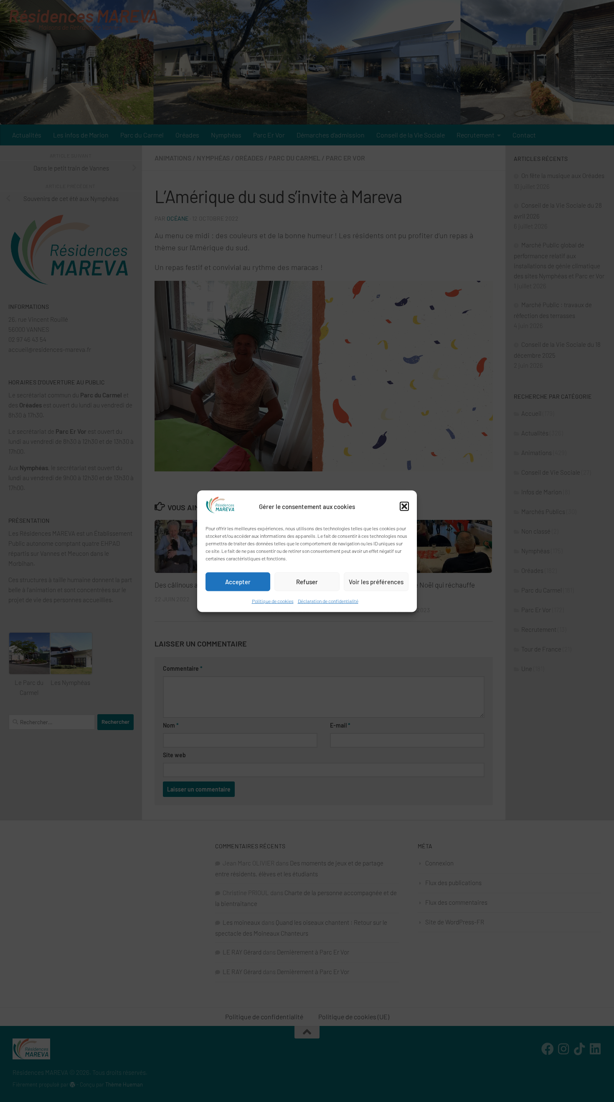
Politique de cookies (273, 600)
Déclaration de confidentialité (328, 600)
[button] (404, 506)
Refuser (307, 581)
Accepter (238, 581)
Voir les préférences (376, 581)
